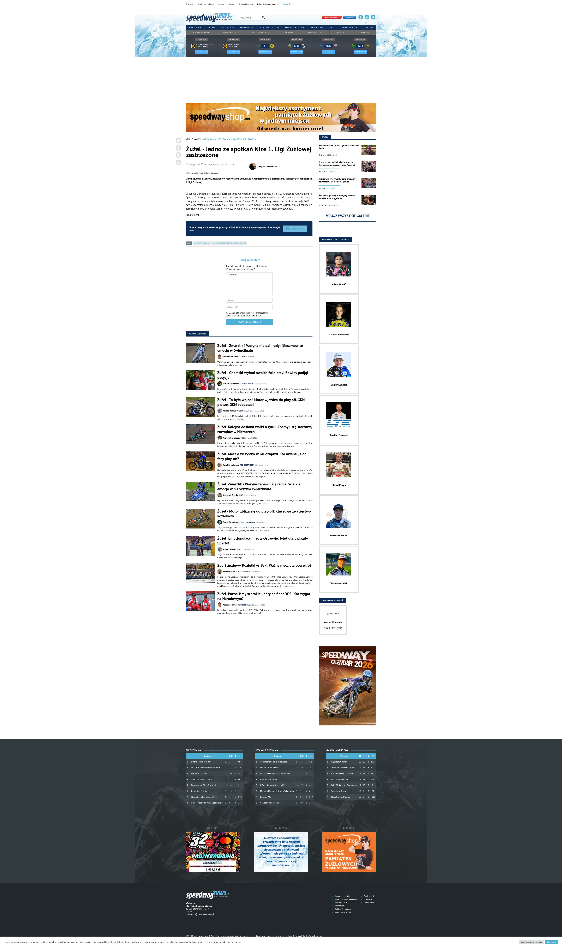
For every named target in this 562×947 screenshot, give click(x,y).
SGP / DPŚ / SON (317, 27)
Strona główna (193, 139)
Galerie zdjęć (368, 902)
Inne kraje (369, 27)
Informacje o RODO (343, 912)
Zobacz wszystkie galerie (347, 216)
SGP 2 (331, 27)
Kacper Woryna (201, 243)
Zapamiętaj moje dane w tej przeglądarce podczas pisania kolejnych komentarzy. (247, 314)
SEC (242, 438)
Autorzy (221, 4)
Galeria (325, 137)
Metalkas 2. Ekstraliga (269, 27)
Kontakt (231, 4)
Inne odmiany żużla (260, 32)
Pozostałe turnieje (201, 32)
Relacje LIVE (364, 32)
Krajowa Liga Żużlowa (294, 27)
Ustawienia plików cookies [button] (531, 942)
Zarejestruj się (369, 896)
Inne (243, 356)
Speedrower (288, 32)
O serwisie (189, 4)
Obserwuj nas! (297, 228)
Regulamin (339, 906)
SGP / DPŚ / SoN (246, 383)
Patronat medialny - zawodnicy (335, 239)
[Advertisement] (281, 81)
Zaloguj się (287, 4)
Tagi (189, 243)
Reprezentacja (195, 27)
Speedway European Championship (229, 243)
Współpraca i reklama (206, 4)
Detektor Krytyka (314, 32)
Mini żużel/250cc (230, 32)
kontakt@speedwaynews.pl (201, 914)
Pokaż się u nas (341, 902)
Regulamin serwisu (246, 4)
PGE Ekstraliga (227, 27)
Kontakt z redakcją (342, 896)
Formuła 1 (340, 32)
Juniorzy (211, 27)
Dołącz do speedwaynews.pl (267, 4)
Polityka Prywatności (343, 909)
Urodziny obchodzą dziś (332, 600)
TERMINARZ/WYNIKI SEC (349, 27)
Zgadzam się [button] (552, 942)
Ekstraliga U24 (246, 27)
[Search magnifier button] (263, 17)
